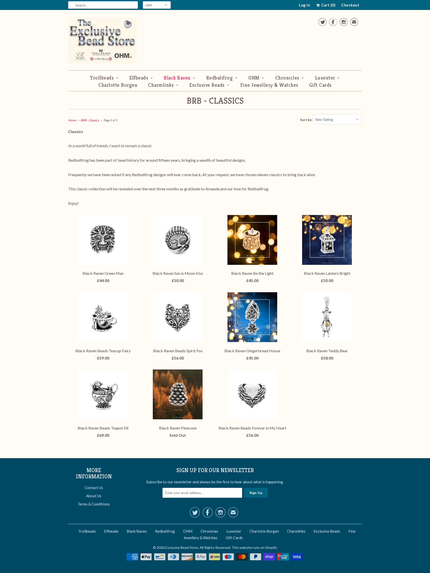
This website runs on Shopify (254, 547)
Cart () (328, 5)
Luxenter (325, 78)
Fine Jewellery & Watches (269, 85)
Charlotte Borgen (117, 85)
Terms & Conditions (94, 504)
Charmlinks (161, 85)
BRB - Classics (215, 100)
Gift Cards (320, 85)
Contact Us (94, 487)
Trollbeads (102, 78)
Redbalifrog (219, 78)
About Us (93, 496)
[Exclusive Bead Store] (102, 41)
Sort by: (306, 120)
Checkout (350, 5)
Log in (304, 5)
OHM (254, 78)
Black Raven (177, 78)
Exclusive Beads (207, 85)
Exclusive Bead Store (181, 547)
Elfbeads (138, 78)
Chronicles (287, 78)
